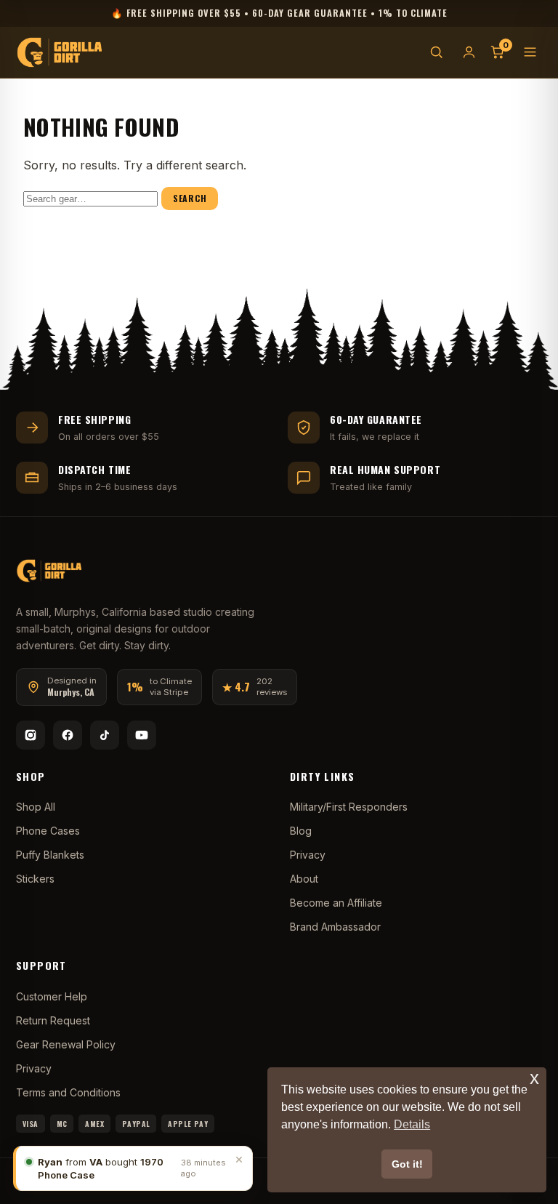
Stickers (35, 878)
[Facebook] (67, 735)
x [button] (534, 1078)
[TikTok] (104, 735)
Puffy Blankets (50, 854)
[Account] (469, 52)
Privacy (308, 854)
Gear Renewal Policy (66, 1044)
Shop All (35, 806)
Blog (301, 830)
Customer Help (51, 996)
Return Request (53, 1020)
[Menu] (530, 52)
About (304, 878)
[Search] (436, 52)
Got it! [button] (407, 1164)
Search (189, 198)
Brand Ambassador (335, 926)
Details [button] (412, 1124)
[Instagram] (30, 735)
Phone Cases (48, 830)
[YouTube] (141, 735)
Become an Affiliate (336, 902)
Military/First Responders (349, 806)
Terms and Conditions (68, 1092)
